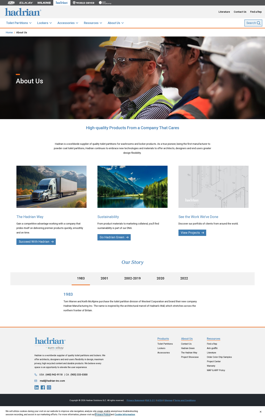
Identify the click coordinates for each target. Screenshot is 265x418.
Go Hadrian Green (112, 237)
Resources (91, 23)
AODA (160, 400)
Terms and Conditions (185, 400)
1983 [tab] (81, 278)
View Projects (190, 232)
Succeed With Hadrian (34, 241)
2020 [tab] (160, 278)
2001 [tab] (104, 278)
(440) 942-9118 (54, 374)
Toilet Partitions (17, 23)
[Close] (261, 412)
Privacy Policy (102, 414)
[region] (132, 412)
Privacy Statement (136, 400)
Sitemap (169, 400)
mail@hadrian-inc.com (52, 380)
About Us (114, 23)
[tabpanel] (132, 302)
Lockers (42, 23)
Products (163, 338)
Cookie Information (125, 414)
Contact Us (240, 11)
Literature (224, 11)
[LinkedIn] (36, 387)
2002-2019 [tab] (132, 278)
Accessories (66, 23)
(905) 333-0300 (79, 374)
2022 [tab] (184, 278)
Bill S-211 (151, 400)
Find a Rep (256, 11)
